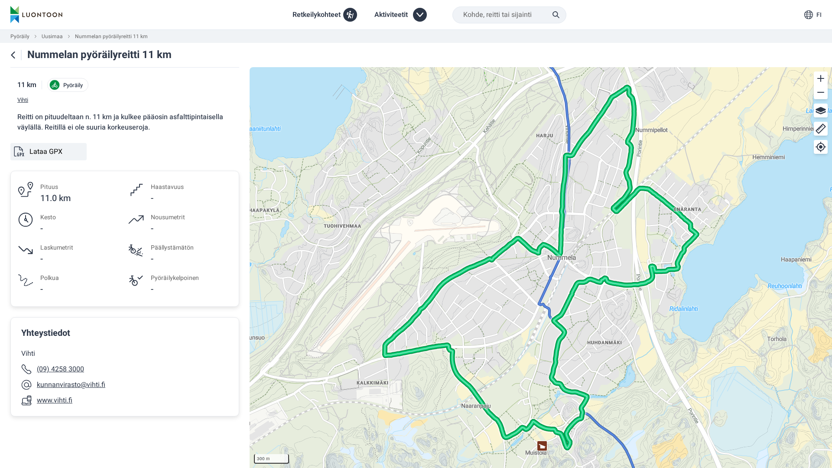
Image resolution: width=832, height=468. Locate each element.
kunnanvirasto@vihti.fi (71, 385)
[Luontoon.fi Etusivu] (36, 14)
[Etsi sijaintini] (821, 147)
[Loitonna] (821, 92)
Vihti (22, 100)
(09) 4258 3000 (60, 369)
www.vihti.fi (54, 400)
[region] (541, 267)
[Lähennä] (821, 78)
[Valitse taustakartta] (821, 110)
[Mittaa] (821, 129)
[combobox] (509, 14)
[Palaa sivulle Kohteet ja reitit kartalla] (13, 55)
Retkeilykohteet (316, 15)
